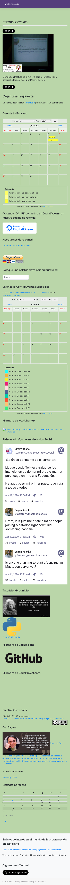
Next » (61, 125)
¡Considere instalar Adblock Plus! (17, 245)
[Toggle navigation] (62, 4)
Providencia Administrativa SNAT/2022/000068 (29, 293)
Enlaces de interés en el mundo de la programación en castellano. (32, 850)
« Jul (4, 822)
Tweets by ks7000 (10, 777)
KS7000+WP (12, 4)
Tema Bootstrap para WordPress (33, 881)
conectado (29, 102)
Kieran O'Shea (47, 206)
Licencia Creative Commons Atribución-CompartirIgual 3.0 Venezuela (33, 718)
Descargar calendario (12, 295)
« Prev (9, 125)
